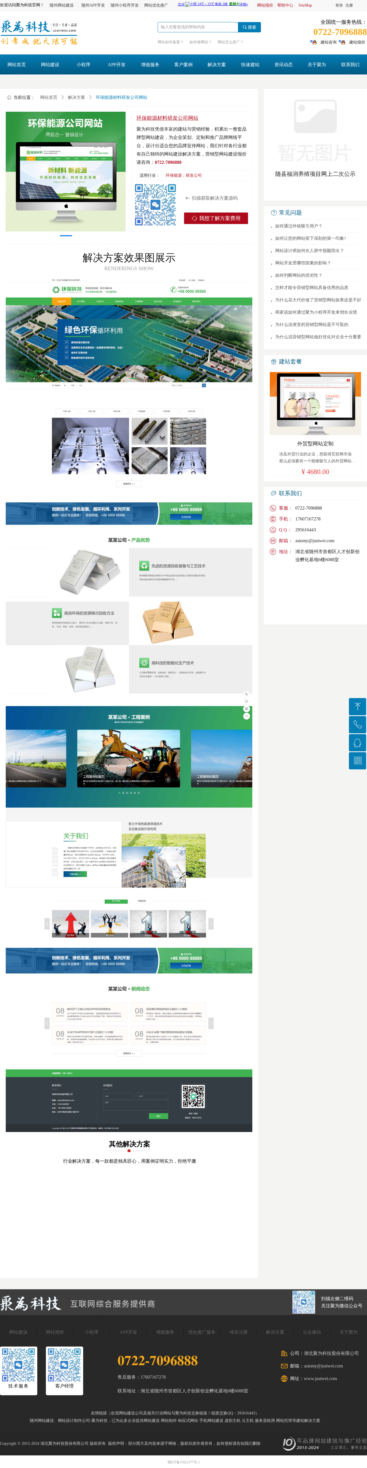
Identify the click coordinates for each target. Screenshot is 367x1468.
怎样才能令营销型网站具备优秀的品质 (311, 287)
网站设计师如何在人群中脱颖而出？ (309, 250)
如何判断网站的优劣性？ (299, 275)
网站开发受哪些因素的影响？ (303, 263)
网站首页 (48, 97)
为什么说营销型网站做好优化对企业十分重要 (318, 337)
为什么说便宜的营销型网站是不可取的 (311, 324)
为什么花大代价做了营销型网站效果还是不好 (318, 300)
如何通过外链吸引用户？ (299, 226)
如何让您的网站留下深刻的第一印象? (310, 238)
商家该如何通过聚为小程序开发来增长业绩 (316, 312)
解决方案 (76, 97)
